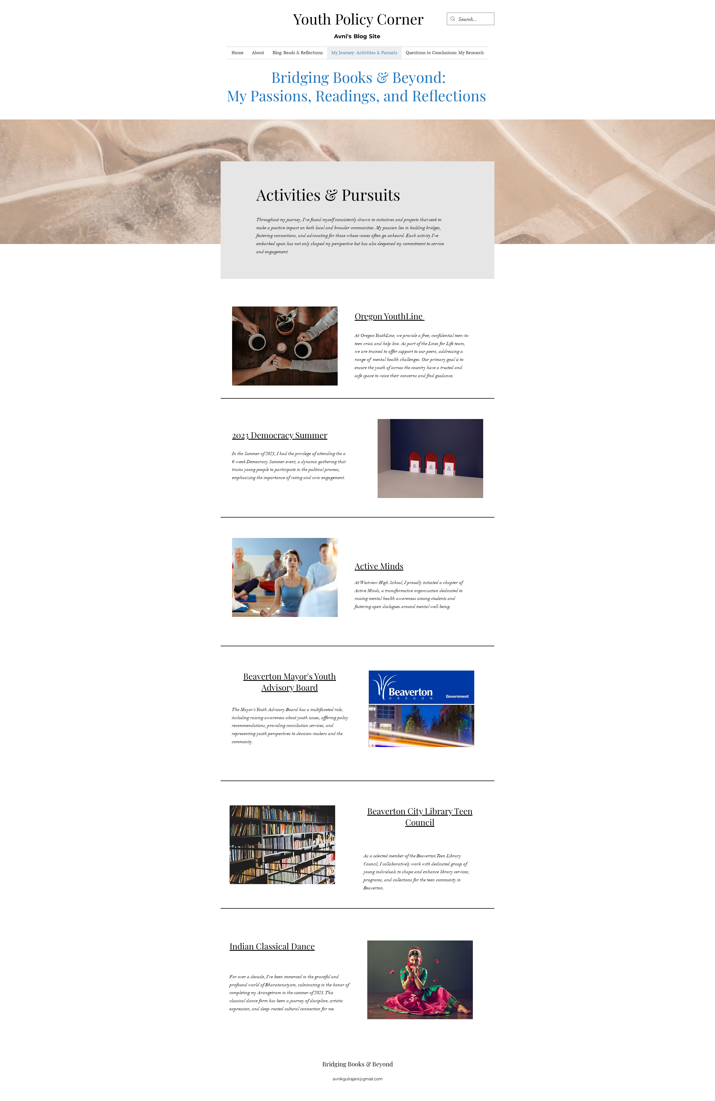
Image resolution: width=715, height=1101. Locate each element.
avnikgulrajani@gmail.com (358, 1078)
